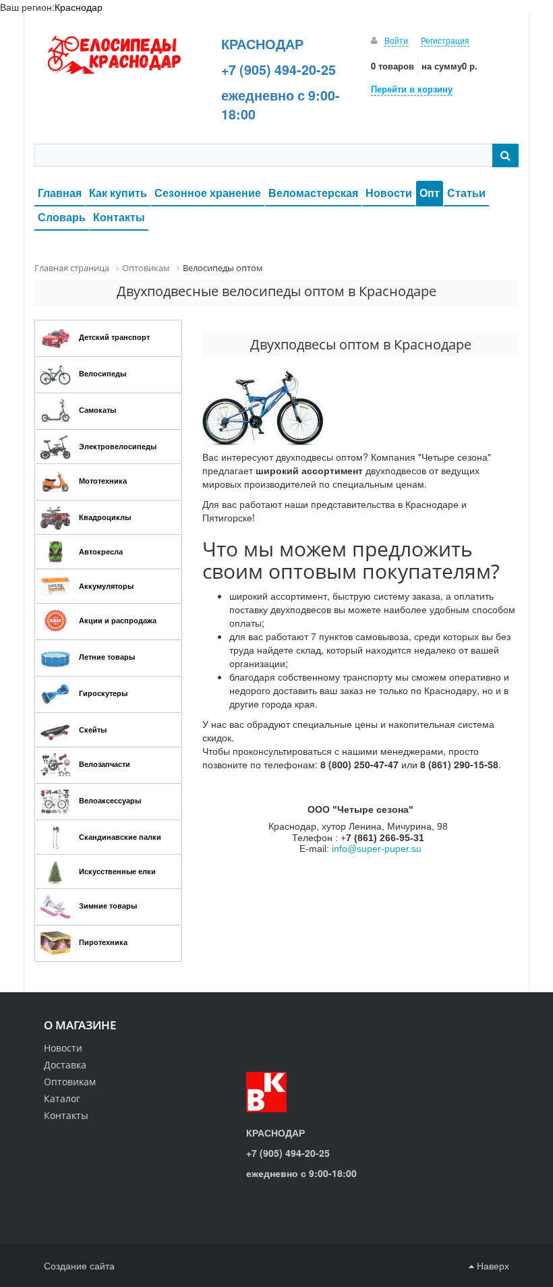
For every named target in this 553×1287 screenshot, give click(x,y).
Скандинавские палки (120, 837)
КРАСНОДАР (262, 43)
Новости (389, 192)
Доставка (65, 1064)
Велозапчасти (104, 764)
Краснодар (79, 6)
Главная (60, 192)
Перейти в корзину (412, 88)
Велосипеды (102, 373)
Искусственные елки (117, 871)
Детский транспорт (114, 337)
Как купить (118, 192)
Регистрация (445, 40)
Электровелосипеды (117, 446)
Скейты (93, 729)
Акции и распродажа (117, 620)
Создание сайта (79, 1265)
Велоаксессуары (110, 800)
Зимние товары (108, 905)
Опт (429, 192)
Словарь (62, 217)
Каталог (62, 1098)
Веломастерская (313, 192)
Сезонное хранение (207, 192)
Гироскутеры (103, 693)
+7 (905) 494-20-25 (278, 69)
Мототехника (103, 481)
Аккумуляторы (106, 586)
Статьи (466, 192)
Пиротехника (103, 942)
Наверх (491, 1265)
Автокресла (101, 551)
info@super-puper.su (376, 848)
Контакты (119, 217)
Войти (396, 40)
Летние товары (107, 657)
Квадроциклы (105, 517)
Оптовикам (70, 1081)
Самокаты (97, 410)
